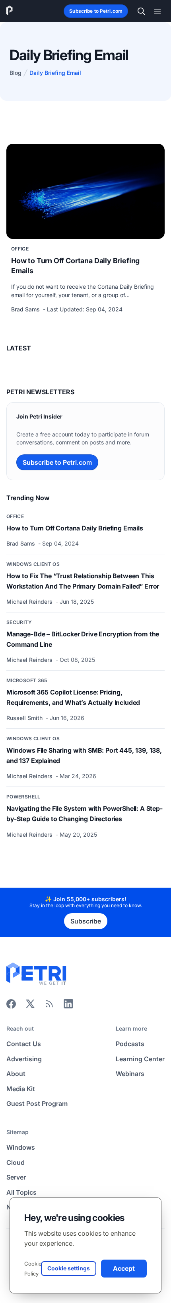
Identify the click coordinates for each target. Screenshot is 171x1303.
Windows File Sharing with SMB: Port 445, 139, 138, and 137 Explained (84, 755)
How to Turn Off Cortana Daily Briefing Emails (75, 265)
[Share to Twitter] (30, 1006)
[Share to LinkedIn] (68, 1006)
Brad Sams (26, 309)
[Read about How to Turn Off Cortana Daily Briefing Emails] (85, 191)
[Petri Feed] (49, 1006)
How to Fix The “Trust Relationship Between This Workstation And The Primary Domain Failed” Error (82, 581)
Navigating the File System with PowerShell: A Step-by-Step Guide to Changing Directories (84, 813)
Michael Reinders (30, 601)
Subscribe (85, 921)
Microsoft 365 (26, 680)
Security (19, 622)
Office (20, 249)
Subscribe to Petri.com (95, 11)
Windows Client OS (33, 564)
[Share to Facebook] (11, 1006)
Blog (15, 72)
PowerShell (23, 797)
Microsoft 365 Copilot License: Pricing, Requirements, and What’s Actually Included (73, 697)
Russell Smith (25, 717)
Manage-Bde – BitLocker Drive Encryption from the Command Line (82, 639)
